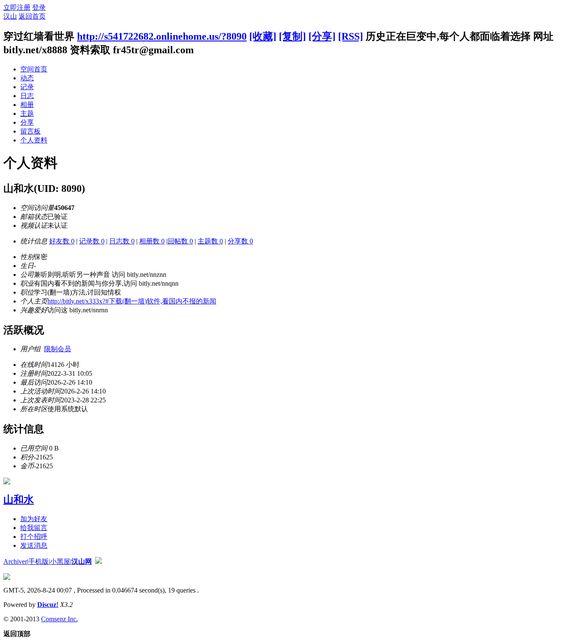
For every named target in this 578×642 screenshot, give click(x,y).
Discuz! (47, 604)
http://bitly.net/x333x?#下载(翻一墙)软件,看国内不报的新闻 (131, 301)
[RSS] (350, 36)
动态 (27, 78)
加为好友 (33, 518)
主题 (27, 113)
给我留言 (33, 527)
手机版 (38, 561)
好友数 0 (61, 241)
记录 (27, 86)
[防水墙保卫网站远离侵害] (98, 561)
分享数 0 (240, 241)
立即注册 (16, 7)
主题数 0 (210, 241)
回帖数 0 (180, 241)
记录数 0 (92, 241)
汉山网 (82, 561)
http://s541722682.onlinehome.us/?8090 (162, 36)
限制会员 (57, 348)
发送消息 (33, 545)
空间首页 (33, 69)
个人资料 (33, 140)
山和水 (18, 499)
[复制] (292, 36)
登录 (39, 7)
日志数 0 (122, 241)
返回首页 (32, 16)
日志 (27, 95)
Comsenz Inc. (59, 619)
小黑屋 (60, 561)
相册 (27, 104)
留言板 (30, 131)
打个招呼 (33, 536)
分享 (27, 122)
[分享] (322, 36)
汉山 (10, 16)
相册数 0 (152, 241)
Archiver (15, 561)
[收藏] (262, 36)
